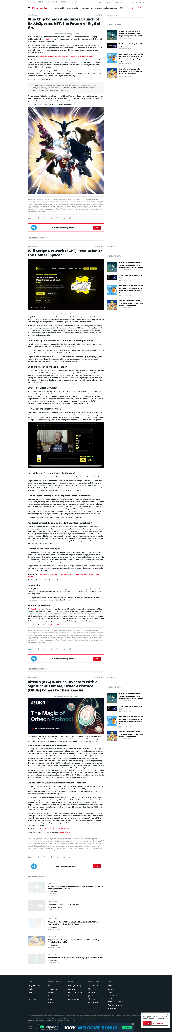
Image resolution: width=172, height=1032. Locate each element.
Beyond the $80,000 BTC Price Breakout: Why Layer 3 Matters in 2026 (75, 958)
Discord (54, 625)
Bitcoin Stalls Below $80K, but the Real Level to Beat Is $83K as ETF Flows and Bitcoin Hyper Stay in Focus (131, 57)
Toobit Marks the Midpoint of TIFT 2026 (131, 45)
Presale (67, 832)
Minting (30, 105)
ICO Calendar (85, 8)
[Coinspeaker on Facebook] (128, 2)
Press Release (113, 15)
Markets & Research (110, 8)
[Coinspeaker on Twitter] (132, 2)
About (100, 2)
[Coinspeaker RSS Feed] (143, 2)
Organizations (53, 989)
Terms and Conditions (115, 1002)
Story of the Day (34, 986)
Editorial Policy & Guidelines (114, 997)
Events (50, 996)
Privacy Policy (113, 1008)
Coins (50, 986)
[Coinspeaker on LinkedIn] (140, 2)
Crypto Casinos (96, 8)
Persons (51, 992)
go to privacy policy (159, 1023)
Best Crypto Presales (75, 992)
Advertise (118, 2)
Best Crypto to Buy (74, 986)
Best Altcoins (72, 989)
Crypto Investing (73, 8)
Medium (60, 625)
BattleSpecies (48, 39)
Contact (108, 2)
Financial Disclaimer (115, 1005)
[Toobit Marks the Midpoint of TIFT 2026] (36, 906)
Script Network (36, 609)
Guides (62, 8)
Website (61, 832)
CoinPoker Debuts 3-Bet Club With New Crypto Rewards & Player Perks (66, 56)
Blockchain (32, 996)
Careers (110, 992)
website (46, 580)
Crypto (30, 992)
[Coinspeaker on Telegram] (136, 2)
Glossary (51, 1003)
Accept (147, 1023)
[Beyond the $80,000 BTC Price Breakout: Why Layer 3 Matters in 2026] (36, 959)
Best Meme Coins (74, 999)
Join (97, 228)
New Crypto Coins (74, 996)
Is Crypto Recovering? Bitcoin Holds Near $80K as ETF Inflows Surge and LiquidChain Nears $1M (131, 33)
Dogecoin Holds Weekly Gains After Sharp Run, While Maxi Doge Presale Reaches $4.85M (131, 71)
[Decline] (167, 1015)
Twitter (47, 625)
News (57, 8)
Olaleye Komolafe (56, 907)
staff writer (53, 892)
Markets (31, 989)
